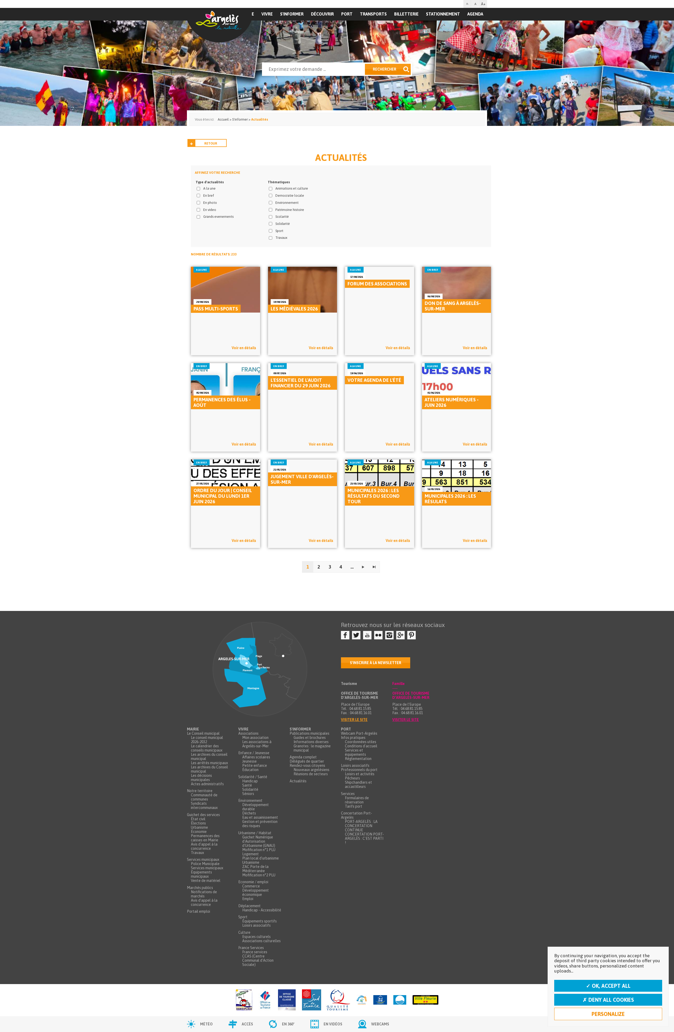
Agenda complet (303, 757)
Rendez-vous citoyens (307, 765)
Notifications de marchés (204, 894)
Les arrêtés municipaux (209, 763)
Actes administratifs (207, 784)
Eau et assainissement (260, 817)
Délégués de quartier (307, 761)
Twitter (356, 635)
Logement (250, 854)
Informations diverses (311, 742)
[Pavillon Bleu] (399, 1000)
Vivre (267, 14)
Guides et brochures (310, 737)
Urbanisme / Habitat (254, 833)
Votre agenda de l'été (374, 380)
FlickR (378, 635)
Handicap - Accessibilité (261, 910)
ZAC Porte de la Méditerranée (255, 869)
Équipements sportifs (259, 921)
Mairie (193, 729)
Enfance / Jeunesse (253, 753)
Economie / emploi (253, 882)
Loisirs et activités (359, 774)
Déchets (249, 813)
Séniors (248, 794)
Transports (373, 14)
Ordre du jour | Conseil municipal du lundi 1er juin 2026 (223, 496)
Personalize (608, 1014)
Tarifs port (353, 806)
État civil (198, 819)
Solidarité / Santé (252, 777)
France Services (251, 948)
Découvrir (322, 14)
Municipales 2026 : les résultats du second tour (374, 496)
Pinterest (411, 635)
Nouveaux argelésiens (311, 770)
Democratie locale (289, 195)
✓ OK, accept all (608, 986)
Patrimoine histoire (289, 210)
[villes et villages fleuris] (425, 1000)
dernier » (374, 566)
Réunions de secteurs (311, 774)
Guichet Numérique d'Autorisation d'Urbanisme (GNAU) (258, 841)
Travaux (281, 238)
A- (467, 3)
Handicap (250, 781)
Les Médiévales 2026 (294, 309)
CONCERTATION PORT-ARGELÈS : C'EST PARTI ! (364, 838)
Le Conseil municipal (203, 733)
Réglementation (358, 759)
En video (209, 210)
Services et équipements (355, 752)
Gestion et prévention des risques (259, 823)
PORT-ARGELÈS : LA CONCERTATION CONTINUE (361, 825)
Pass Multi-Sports (216, 309)
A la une (209, 188)
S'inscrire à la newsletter (375, 663)
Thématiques (279, 182)
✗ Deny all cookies (608, 1000)
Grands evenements (218, 217)
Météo (206, 1024)
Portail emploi (198, 911)
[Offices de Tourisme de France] (265, 1000)
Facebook (345, 635)
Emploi (247, 899)
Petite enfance (254, 765)
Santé (247, 785)
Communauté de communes (204, 797)
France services (254, 952)
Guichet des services (203, 815)
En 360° (288, 1024)
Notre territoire (199, 791)
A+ (483, 4)
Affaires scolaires (256, 757)
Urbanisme (199, 827)
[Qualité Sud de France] (326, 1000)
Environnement (287, 203)
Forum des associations (377, 284)
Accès (247, 1024)
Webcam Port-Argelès (359, 733)
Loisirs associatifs (256, 925)
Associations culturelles (261, 941)
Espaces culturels (256, 937)
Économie (199, 831)
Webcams (380, 1024)
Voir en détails (244, 348)
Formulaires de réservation (357, 800)
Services (348, 794)
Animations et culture (291, 188)
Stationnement (443, 14)
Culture (244, 932)
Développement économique (255, 892)
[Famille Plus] (361, 1000)
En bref (208, 195)
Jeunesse (249, 761)
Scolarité (282, 217)
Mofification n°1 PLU (258, 850)
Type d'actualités (210, 182)
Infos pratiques (353, 737)
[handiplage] (244, 1000)
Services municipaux (203, 859)
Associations (248, 733)
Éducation (250, 770)
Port (347, 14)
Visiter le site (354, 720)
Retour (210, 143)
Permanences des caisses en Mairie (205, 838)
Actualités (298, 781)
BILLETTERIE (406, 14)
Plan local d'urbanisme (260, 858)
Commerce (251, 886)
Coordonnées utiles (360, 742)
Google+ (400, 635)
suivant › (363, 566)
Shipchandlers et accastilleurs (358, 784)
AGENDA (475, 14)
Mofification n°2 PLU (258, 875)
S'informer (292, 14)
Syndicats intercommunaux (204, 805)
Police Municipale (205, 864)
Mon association (255, 737)
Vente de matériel (205, 880)
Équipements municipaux (201, 874)
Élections (198, 823)
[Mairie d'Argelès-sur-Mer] (219, 25)
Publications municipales (309, 733)
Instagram (389, 635)
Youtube (367, 635)
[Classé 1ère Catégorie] (287, 1000)
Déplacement (249, 906)
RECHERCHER (384, 69)
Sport (279, 231)
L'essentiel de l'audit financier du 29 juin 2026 (300, 382)
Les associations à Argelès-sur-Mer (256, 744)
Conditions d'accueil (361, 746)
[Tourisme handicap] (380, 1000)
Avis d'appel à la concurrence (204, 846)
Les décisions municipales (201, 777)
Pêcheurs (352, 778)
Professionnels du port (359, 770)
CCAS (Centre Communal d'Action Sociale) (258, 960)
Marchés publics (200, 888)
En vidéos (333, 1024)
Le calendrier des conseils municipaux (206, 748)
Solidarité (282, 224)
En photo (210, 203)
